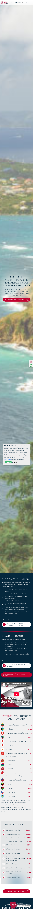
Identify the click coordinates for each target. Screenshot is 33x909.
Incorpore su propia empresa (15, 299)
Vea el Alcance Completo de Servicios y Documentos (17, 624)
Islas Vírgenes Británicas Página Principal (14, 675)
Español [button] (18, 2)
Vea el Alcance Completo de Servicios (17, 665)
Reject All (15, 462)
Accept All (8, 462)
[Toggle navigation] (11, 2)
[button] (20, 905)
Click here (7, 459)
